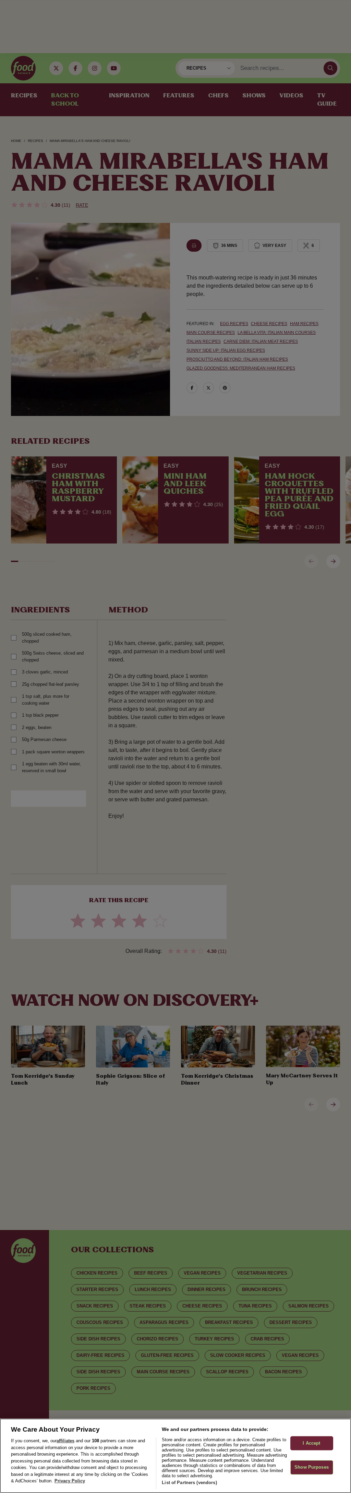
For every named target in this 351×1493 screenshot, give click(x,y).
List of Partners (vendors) (189, 1482)
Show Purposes (311, 1467)
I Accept (311, 1443)
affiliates (65, 1440)
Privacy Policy (70, 1480)
